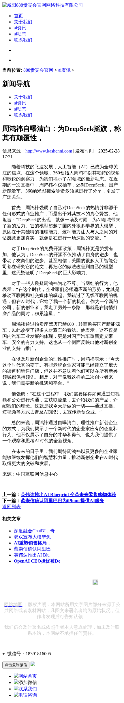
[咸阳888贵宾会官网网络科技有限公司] (42, 5)
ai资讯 (20, 27)
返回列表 (11, 506)
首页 (18, 15)
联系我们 (23, 39)
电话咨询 (27, 695)
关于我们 (23, 21)
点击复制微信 (16, 665)
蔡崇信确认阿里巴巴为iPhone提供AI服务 (62, 500)
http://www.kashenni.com (48, 150)
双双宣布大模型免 (32, 536)
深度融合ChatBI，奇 (34, 530)
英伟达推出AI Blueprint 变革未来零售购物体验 (68, 494)
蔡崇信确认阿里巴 (32, 548)
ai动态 (20, 33)
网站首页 (27, 676)
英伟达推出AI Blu (32, 555)
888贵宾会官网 (38, 70)
